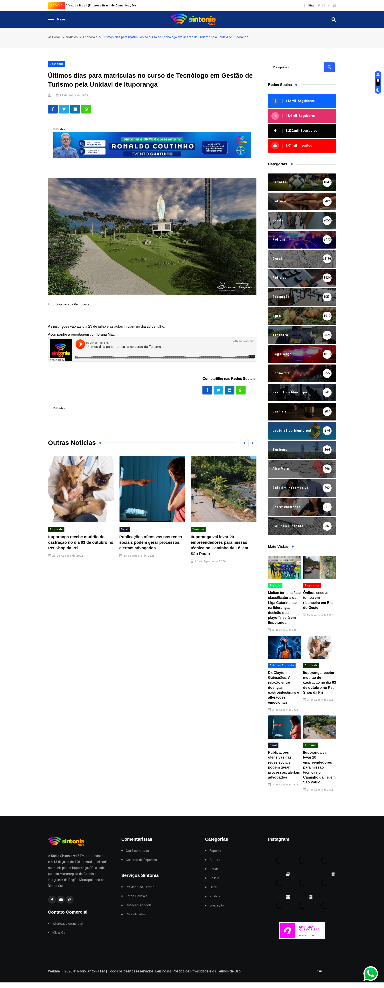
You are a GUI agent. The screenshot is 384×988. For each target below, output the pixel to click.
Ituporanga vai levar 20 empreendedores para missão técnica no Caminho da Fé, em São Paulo (319, 767)
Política (215, 896)
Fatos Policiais (136, 896)
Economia (90, 37)
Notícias (72, 37)
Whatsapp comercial (67, 923)
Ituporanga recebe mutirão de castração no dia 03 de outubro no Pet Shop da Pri (80, 542)
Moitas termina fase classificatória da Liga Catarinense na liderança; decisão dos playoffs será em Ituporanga (284, 607)
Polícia (214, 878)
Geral (124, 529)
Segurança (312, 585)
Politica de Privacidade (190, 971)
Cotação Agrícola (139, 905)
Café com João (137, 851)
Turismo (198, 529)
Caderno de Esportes (141, 860)
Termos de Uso (229, 971)
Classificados (136, 914)
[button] (244, 443)
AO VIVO (56, 5)
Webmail (54, 971)
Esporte (275, 585)
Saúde (214, 869)
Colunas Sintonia (282, 665)
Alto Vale (56, 529)
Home (56, 37)
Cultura (215, 860)
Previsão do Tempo (140, 887)
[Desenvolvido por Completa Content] (319, 971)
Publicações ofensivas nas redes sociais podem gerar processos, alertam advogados (150, 542)
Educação (217, 905)
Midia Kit (58, 932)
